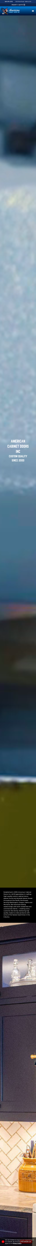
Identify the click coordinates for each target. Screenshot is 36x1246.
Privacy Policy (17, 1243)
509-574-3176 (9, 1)
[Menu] (33, 11)
